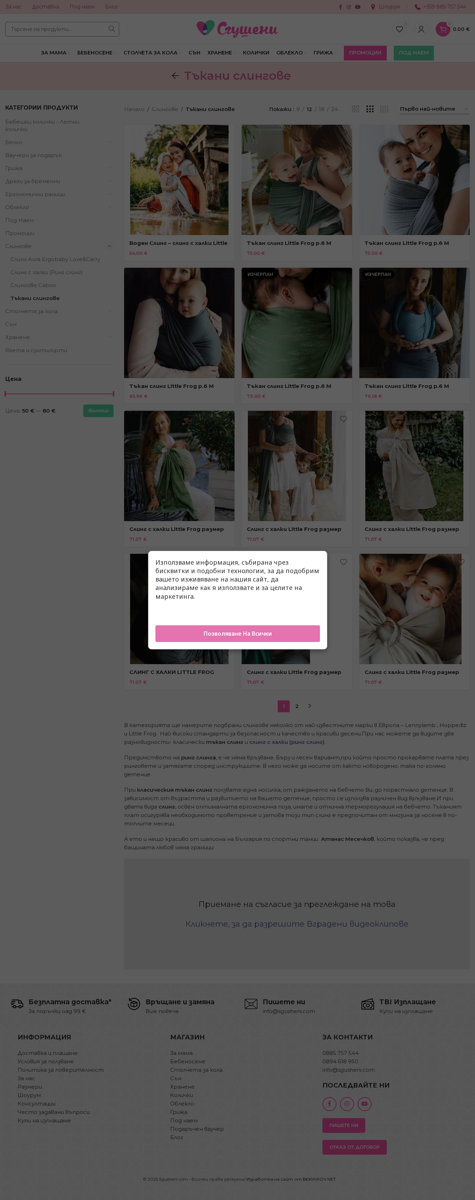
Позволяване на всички (238, 633)
